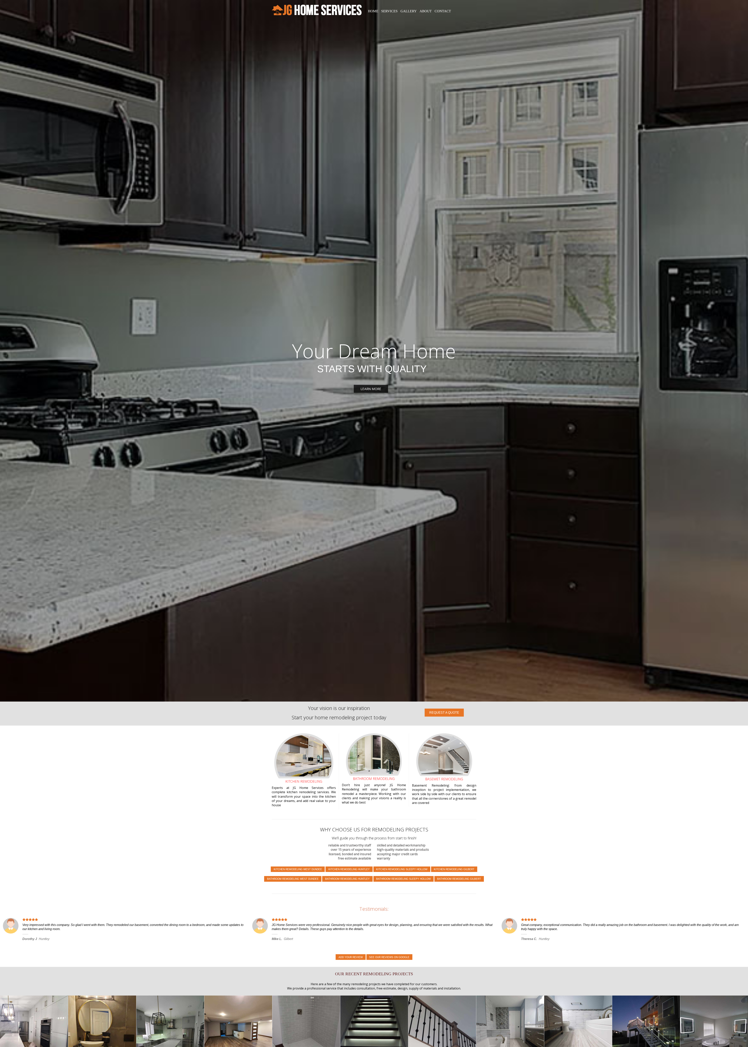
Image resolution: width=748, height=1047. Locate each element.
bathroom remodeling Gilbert (459, 878)
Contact (443, 11)
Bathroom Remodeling (374, 778)
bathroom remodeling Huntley (347, 878)
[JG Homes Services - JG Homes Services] (317, 9)
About (426, 11)
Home (373, 11)
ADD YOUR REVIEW (351, 957)
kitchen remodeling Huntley (349, 869)
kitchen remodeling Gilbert (454, 869)
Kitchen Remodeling (303, 781)
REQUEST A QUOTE (444, 712)
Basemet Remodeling (444, 779)
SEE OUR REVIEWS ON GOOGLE (389, 957)
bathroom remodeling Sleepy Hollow (403, 878)
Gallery (408, 11)
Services (389, 11)
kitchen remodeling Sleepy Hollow (401, 869)
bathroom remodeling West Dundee (293, 878)
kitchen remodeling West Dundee (298, 869)
